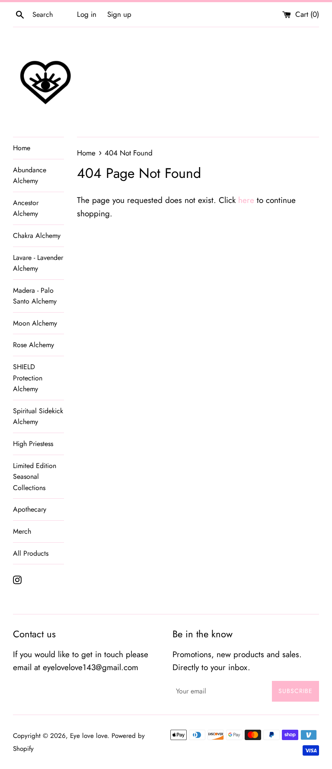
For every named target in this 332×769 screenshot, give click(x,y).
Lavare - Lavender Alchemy (38, 263)
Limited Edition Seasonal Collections (34, 477)
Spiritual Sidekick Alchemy (38, 416)
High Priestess (33, 444)
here (246, 200)
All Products (30, 553)
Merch (22, 531)
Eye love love (88, 736)
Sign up (119, 14)
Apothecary (29, 509)
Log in (86, 14)
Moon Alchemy (35, 323)
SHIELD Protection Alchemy (27, 378)
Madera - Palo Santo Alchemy (35, 296)
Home (21, 148)
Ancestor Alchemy (25, 208)
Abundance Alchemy (29, 175)
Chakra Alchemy (37, 236)
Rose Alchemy (33, 345)
